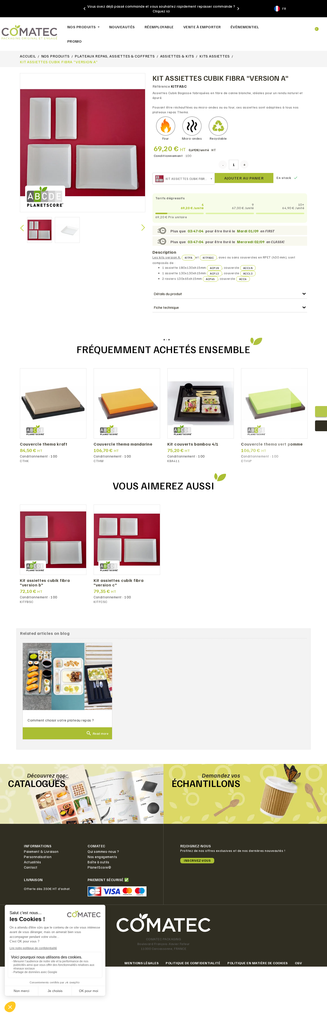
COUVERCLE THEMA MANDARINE (123, 444)
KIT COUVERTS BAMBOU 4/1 (193, 444)
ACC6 (243, 279)
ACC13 (248, 273)
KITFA (188, 257)
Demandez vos (221, 775)
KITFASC (208, 257)
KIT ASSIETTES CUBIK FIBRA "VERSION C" (119, 583)
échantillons (206, 783)
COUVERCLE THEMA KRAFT (44, 444)
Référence (161, 86)
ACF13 (214, 273)
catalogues (36, 783)
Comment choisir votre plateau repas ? (61, 720)
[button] (283, 27)
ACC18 (248, 268)
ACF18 (214, 268)
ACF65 (210, 279)
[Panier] (314, 27)
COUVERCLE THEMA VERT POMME (272, 444)
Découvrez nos (46, 775)
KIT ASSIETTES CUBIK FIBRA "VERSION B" (45, 583)
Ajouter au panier (244, 178)
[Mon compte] (298, 27)
